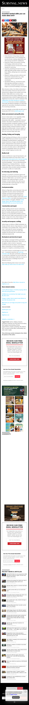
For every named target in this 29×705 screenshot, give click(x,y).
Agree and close (16, 697)
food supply (5, 325)
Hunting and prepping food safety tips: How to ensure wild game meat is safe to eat (17, 581)
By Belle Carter (14, 674)
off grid (18, 325)
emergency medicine (7, 323)
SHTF (3, 328)
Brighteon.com (5, 315)
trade (3, 330)
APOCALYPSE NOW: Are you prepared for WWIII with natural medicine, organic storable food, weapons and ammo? (17, 575)
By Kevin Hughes (14, 612)
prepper (12, 326)
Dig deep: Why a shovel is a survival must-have (17, 585)
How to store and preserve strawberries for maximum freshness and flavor (16, 667)
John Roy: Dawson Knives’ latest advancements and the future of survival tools (17, 650)
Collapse (15, 322)
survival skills (12, 328)
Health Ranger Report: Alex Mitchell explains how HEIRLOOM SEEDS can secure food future (13, 201)
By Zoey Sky (13, 583)
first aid (15, 323)
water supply (8, 330)
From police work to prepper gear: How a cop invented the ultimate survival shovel (17, 595)
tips (24, 328)
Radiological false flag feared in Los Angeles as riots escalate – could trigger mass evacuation (17, 628)
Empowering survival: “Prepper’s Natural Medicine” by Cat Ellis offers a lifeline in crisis (16, 672)
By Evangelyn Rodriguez (15, 592)
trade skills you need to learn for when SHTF (13, 264)
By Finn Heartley (14, 597)
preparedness (5, 326)
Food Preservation (21, 323)
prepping (16, 326)
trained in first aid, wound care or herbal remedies (14, 159)
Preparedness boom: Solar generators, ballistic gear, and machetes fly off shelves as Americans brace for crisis (16, 634)
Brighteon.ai (5, 312)
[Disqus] (14, 452)
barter (11, 322)
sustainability (19, 328)
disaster (20, 322)
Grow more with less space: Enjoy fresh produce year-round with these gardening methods (16, 656)
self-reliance (22, 326)
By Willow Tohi (13, 642)
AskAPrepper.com (19, 111)
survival (7, 328)
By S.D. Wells (13, 620)
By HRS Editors (13, 602)
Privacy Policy (13, 694)
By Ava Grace (14, 663)
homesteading (11, 325)
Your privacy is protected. (7, 380)
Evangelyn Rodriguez (12, 18)
